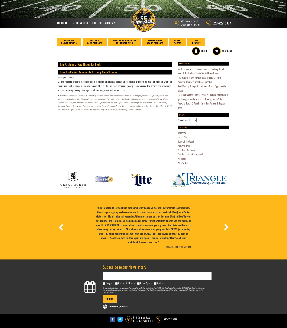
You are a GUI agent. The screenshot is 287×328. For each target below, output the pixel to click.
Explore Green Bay (103, 23)
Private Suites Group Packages (155, 42)
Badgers (138, 96)
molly (60, 78)
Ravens (152, 106)
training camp (122, 110)
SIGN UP (110, 299)
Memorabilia (80, 23)
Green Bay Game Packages (94, 42)
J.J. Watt (68, 103)
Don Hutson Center (85, 99)
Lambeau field (107, 103)
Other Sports (146, 283)
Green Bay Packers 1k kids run (128, 99)
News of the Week (186, 141)
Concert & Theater (126, 283)
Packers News (184, 146)
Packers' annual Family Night (114, 106)
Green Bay (111, 99)
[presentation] (60, 227)
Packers (61, 106)
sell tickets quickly (88, 110)
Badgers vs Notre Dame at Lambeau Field (124, 42)
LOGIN (204, 51)
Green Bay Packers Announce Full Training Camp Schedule (88, 72)
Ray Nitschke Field (164, 106)
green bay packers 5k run (152, 99)
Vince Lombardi (134, 110)
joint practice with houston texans (86, 103)
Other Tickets (177, 42)
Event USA (182, 137)
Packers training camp (92, 106)
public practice (142, 106)
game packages (100, 99)
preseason (131, 106)
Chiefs (155, 96)
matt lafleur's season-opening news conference (133, 103)
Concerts (182, 133)
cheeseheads (147, 96)
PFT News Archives (186, 150)
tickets (112, 110)
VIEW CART (227, 51)
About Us (62, 23)
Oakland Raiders (159, 103)
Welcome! (182, 158)
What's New (73, 96)
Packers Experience (74, 106)
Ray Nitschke (196, 42)
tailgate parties (102, 110)
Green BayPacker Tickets (69, 42)
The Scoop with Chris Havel (190, 154)
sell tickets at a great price (69, 110)
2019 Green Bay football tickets (96, 96)
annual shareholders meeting (122, 96)
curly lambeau (70, 99)
